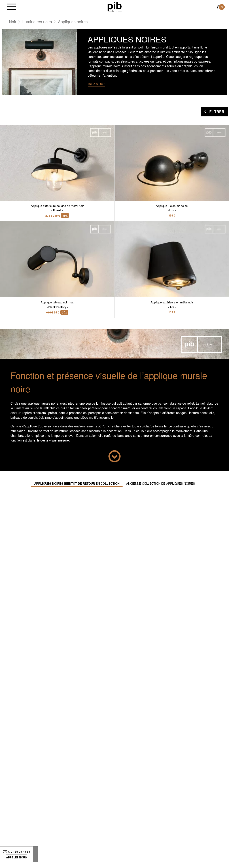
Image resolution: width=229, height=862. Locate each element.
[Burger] (11, 7)
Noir (12, 21)
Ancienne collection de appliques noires (160, 483)
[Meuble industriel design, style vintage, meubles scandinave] (114, 6)
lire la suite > (97, 84)
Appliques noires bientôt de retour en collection (76, 483)
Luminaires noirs (37, 21)
